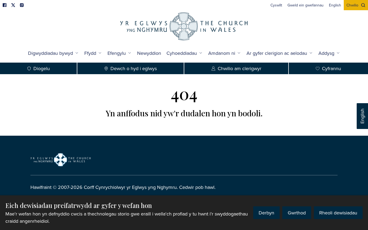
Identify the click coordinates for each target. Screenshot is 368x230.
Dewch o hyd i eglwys (133, 68)
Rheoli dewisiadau (338, 212)
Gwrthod (297, 212)
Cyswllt (276, 5)
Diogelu (41, 68)
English (362, 116)
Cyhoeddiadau (181, 53)
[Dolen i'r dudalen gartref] (184, 27)
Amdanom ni (221, 53)
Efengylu (116, 53)
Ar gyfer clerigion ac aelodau (277, 53)
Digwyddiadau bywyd (50, 53)
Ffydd (90, 53)
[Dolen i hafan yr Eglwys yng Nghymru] (60, 159)
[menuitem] (276, 5)
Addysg (326, 53)
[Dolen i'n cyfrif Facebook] (4, 5)
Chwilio (352, 5)
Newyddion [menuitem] (149, 53)
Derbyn (266, 212)
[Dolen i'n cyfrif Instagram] (22, 5)
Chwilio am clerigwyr (239, 68)
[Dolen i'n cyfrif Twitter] (13, 5)
